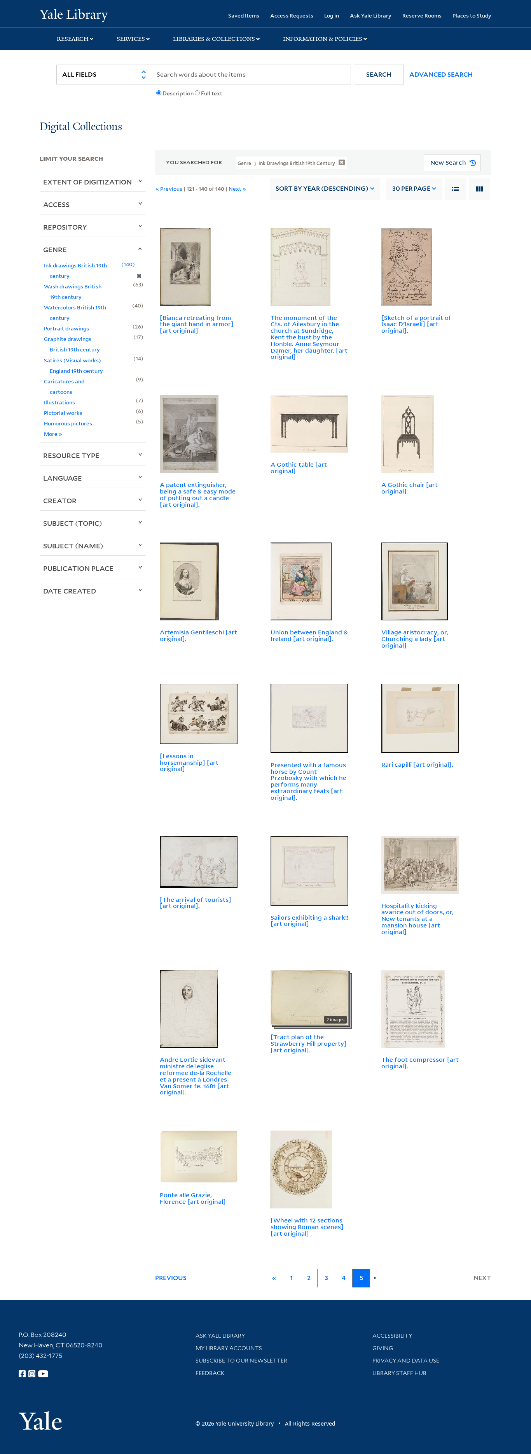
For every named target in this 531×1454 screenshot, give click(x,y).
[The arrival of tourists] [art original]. (195, 903)
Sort (322, 188)
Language (62, 478)
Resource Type (71, 455)
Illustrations (59, 402)
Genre (55, 249)
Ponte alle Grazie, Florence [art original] (193, 1198)
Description (178, 93)
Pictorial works (63, 412)
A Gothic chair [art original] (409, 488)
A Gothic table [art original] (299, 467)
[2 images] (309, 997)
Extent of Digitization (87, 181)
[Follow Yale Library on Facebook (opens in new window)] (22, 1373)
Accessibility (392, 1336)
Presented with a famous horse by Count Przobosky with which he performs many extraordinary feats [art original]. (308, 781)
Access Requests (291, 15)
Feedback (210, 1373)
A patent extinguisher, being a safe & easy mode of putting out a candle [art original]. (198, 494)
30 (411, 188)
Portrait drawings (66, 328)
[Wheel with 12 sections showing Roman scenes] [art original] (307, 1226)
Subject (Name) (73, 545)
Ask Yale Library (370, 15)
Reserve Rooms (422, 15)
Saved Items (243, 15)
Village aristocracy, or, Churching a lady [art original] (414, 638)
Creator (60, 500)
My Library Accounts (229, 1348)
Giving (382, 1348)
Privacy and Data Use (405, 1360)
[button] (379, 74)
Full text (211, 93)
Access (56, 204)
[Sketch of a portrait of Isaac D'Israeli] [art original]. (416, 324)
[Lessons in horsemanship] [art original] (189, 762)
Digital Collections (81, 127)
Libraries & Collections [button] (214, 39)
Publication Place (78, 568)
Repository (65, 227)
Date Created (69, 590)
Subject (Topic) (72, 523)
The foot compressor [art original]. (420, 1062)
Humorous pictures (68, 423)
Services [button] (131, 39)
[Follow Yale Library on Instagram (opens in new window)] (31, 1373)
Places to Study (471, 15)
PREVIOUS (171, 1278)
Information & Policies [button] (322, 39)
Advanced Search (441, 74)
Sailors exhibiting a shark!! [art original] (309, 920)
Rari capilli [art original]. (417, 764)
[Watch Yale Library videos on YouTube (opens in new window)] (43, 1373)
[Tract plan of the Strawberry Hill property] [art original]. (309, 1043)
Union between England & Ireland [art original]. (309, 635)
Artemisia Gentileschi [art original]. (198, 635)
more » (53, 433)
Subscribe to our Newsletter (241, 1360)
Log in (331, 15)
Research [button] (73, 39)
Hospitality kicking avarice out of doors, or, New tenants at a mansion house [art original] (417, 919)
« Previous (168, 188)
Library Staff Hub (399, 1373)
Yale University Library (73, 15)
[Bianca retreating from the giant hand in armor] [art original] (197, 324)
